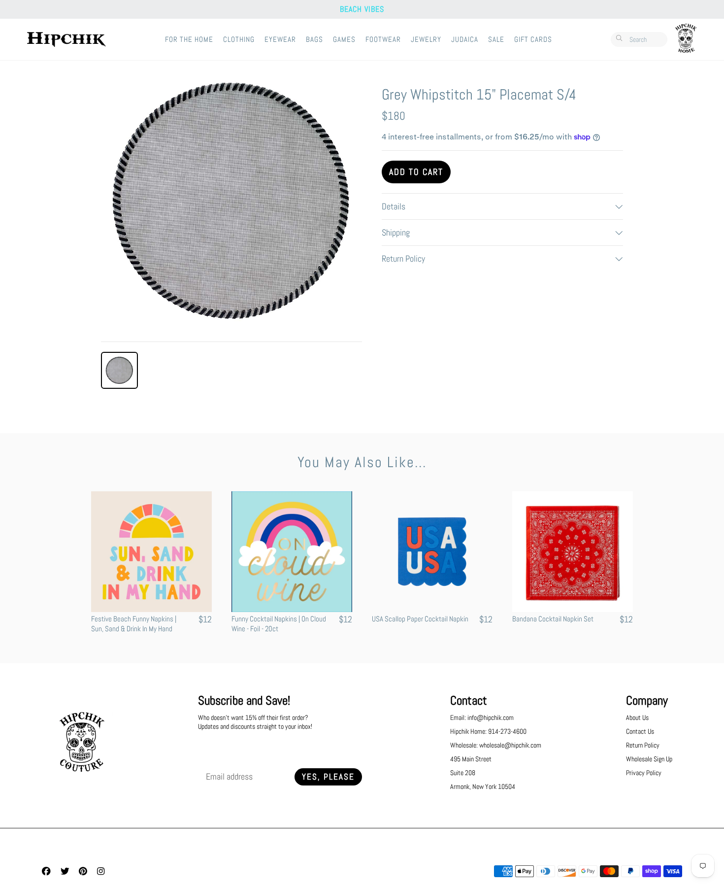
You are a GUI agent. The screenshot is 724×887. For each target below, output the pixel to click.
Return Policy (642, 745)
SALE (496, 39)
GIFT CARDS (533, 39)
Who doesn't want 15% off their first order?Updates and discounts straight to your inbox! (255, 722)
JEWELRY (426, 39)
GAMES (344, 39)
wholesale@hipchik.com (510, 745)
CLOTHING (239, 39)
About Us (637, 717)
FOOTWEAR (383, 39)
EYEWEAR (280, 39)
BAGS (314, 39)
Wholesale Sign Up (649, 758)
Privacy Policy (643, 772)
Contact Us (640, 731)
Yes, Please (328, 777)
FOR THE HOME (189, 39)
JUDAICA (464, 39)
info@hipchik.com (490, 717)
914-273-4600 (507, 731)
